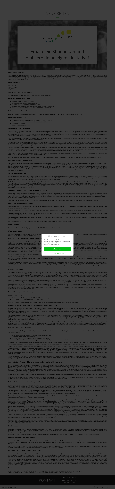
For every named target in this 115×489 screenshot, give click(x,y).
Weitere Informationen (58, 253)
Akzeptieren (57, 249)
